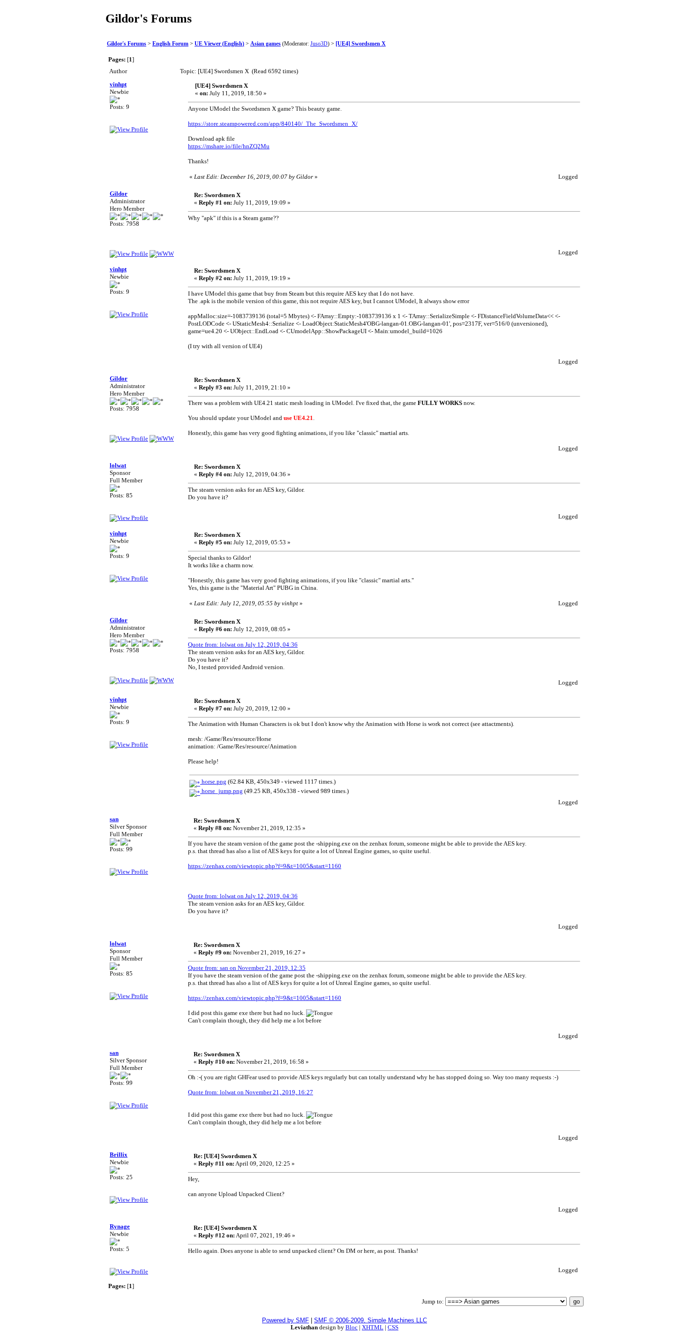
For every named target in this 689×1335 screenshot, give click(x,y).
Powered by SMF (285, 1320)
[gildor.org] (162, 253)
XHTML (372, 1327)
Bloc (351, 1327)
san (114, 819)
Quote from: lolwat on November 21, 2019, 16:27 (250, 1092)
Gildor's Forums (126, 44)
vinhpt (118, 84)
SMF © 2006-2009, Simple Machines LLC (370, 1320)
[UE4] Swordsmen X (361, 44)
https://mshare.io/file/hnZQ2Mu (229, 146)
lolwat (118, 465)
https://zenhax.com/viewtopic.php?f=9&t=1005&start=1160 (264, 866)
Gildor (118, 193)
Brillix (118, 1154)
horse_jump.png (221, 790)
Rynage (120, 1226)
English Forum (170, 44)
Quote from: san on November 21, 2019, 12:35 (247, 967)
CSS (393, 1327)
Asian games (265, 44)
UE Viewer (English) (219, 44)
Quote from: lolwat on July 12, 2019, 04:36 (243, 644)
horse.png (213, 781)
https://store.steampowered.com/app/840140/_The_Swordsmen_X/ (273, 123)
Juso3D (319, 44)
